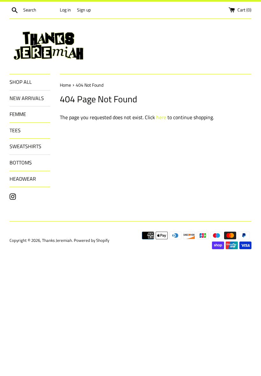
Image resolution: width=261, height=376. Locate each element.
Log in (65, 9)
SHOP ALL (21, 82)
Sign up (84, 9)
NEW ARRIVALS (27, 98)
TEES (15, 130)
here (161, 117)
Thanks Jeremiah (57, 240)
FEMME (18, 114)
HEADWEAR (23, 179)
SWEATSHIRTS (25, 146)
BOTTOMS (21, 162)
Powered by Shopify (91, 240)
